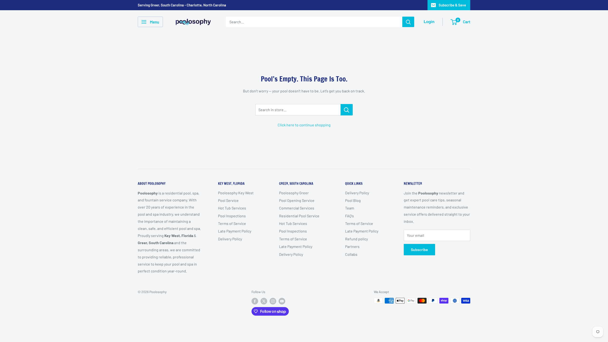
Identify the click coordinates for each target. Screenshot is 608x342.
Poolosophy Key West (236, 192)
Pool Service (228, 200)
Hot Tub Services (232, 208)
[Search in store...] (347, 109)
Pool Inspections (232, 216)
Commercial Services (296, 208)
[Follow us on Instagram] (273, 301)
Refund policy (356, 239)
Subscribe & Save (452, 5)
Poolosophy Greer (294, 192)
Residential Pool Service (299, 216)
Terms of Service (232, 223)
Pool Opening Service (296, 200)
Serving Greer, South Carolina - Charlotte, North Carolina (182, 5)
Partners (352, 246)
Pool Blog (353, 200)
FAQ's (349, 216)
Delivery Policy (230, 239)
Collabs (351, 254)
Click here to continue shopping (304, 125)
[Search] (408, 22)
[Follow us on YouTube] (282, 301)
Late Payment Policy (234, 231)
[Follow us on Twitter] (264, 301)
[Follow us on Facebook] (255, 301)
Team (349, 208)
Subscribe (419, 249)
